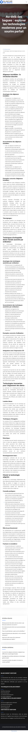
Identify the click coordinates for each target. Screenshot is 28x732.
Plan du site (14, 731)
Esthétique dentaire (7, 49)
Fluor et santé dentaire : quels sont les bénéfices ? (13, 631)
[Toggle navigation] (26, 2)
